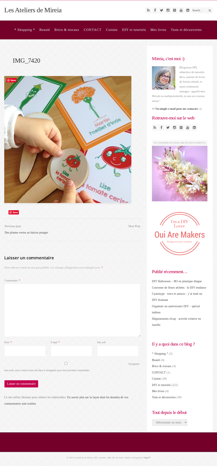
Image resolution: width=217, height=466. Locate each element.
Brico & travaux (66, 30)
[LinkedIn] (188, 10)
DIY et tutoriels (134, 30)
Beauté (44, 30)
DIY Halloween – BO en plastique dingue (177, 281)
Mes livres (158, 30)
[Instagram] (168, 10)
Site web (101, 342)
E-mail (55, 342)
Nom (8, 342)
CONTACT (93, 30)
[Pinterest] (175, 10)
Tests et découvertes (186, 30)
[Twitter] (161, 10)
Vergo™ (146, 457)
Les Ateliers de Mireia (32, 10)
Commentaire (12, 280)
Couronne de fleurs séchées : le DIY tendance (179, 287)
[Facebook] (155, 10)
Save (15, 212)
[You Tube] (181, 10)
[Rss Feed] (148, 10)
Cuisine (112, 30)
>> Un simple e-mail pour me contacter (175, 108)
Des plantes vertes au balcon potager (26, 232)
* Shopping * (24, 30)
